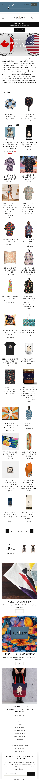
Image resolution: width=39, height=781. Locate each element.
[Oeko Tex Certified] (19, 581)
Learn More (33, 4)
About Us (19, 724)
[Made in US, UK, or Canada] (19, 634)
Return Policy (19, 751)
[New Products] (19, 686)
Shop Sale (19, 30)
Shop (19, 611)
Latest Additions (19, 715)
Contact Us (19, 739)
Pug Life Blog (19, 727)
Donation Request (19, 730)
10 (27, 531)
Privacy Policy (19, 748)
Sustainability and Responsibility (19, 745)
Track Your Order (19, 736)
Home (15, 40)
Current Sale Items (19, 733)
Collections (21, 40)
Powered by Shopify (19, 779)
